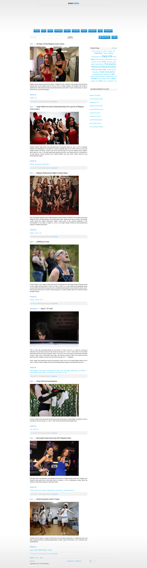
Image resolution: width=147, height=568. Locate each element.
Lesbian (37, 299)
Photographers (110, 64)
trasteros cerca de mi (95, 116)
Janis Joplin (42, 370)
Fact (31, 44)
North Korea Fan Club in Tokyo (47, 499)
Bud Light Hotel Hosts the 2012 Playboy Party (53, 438)
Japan (31, 550)
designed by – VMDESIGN (74, 561)
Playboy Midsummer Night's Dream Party (52, 173)
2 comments (54, 168)
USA (40, 233)
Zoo (116, 76)
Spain (101, 74)
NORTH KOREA (42, 550)
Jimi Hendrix (81, 370)
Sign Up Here (105, 37)
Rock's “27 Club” (47, 309)
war (115, 81)
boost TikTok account (95, 123)
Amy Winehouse (51, 370)
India (104, 62)
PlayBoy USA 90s (94, 102)
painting (93, 81)
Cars (114, 51)
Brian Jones (59, 370)
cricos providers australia (96, 126)
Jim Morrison (50, 372)
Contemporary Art (96, 56)
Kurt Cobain (58, 372)
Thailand (106, 74)
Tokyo (35, 550)
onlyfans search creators (96, 105)
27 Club (64, 372)
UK (36, 98)
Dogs (114, 56)
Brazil (105, 51)
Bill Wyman (74, 370)
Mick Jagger (67, 370)
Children (105, 53)
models (108, 78)
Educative (33, 309)
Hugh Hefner (45, 164)
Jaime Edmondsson (69, 490)
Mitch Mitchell (42, 372)
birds (99, 78)
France (114, 59)
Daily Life (35, 429)
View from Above (100, 76)
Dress (36, 233)
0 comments (53, 101)
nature (113, 78)
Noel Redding (33, 372)
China (111, 53)
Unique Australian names (96, 109)
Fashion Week (108, 59)
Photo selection (34, 370)
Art (102, 51)
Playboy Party (51, 490)
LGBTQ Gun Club (42, 242)
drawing (103, 78)
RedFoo (44, 490)
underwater (110, 81)
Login (114, 37)
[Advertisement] (73, 17)
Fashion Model (100, 59)
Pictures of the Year (98, 69)
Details (32, 95)
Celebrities (98, 53)
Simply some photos (107, 72)
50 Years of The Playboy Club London (50, 44)
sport (101, 81)
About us (32, 561)
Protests (109, 69)
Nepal (92, 64)
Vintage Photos (110, 76)
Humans (99, 61)
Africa (93, 51)
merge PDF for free (95, 113)
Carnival (109, 51)
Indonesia (109, 61)
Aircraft (98, 51)
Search (70, 37)
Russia (114, 69)
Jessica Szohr (59, 490)
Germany (93, 61)
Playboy (32, 98)
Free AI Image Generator (96, 99)
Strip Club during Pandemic (46, 381)
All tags (114, 48)
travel (104, 81)
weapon (32, 299)
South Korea (95, 74)
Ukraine (92, 76)
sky (97, 81)
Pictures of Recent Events (103, 67)
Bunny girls (38, 164)
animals (94, 78)
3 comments (53, 376)
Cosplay (49, 550)
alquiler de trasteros (95, 95)
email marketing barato (96, 119)
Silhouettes (95, 72)
